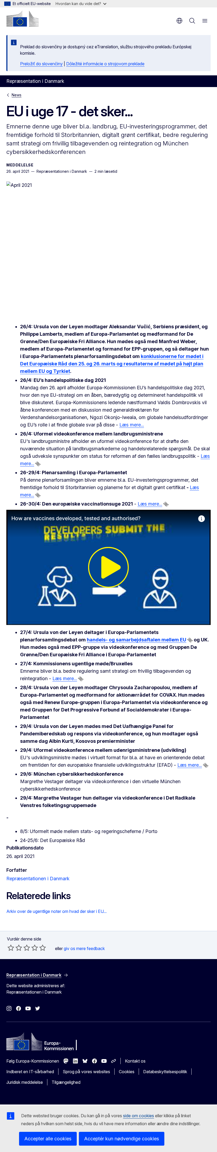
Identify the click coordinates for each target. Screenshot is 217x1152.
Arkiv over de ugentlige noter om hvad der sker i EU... (56, 911)
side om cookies (138, 1115)
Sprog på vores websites (86, 1071)
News (16, 95)
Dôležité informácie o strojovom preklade (105, 63)
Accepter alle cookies (47, 1138)
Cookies (126, 1071)
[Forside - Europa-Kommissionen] (22, 19)
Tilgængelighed (66, 1082)
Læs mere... (131, 425)
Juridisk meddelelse (24, 1082)
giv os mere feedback (84, 948)
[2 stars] (15, 947)
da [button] (179, 21)
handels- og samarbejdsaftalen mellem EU (136, 639)
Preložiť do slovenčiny (41, 63)
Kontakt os (135, 1061)
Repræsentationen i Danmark (38, 878)
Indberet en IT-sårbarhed (30, 1071)
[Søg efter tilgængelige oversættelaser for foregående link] (37, 464)
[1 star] (11, 947)
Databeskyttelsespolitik (165, 1071)
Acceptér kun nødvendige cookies (121, 1138)
